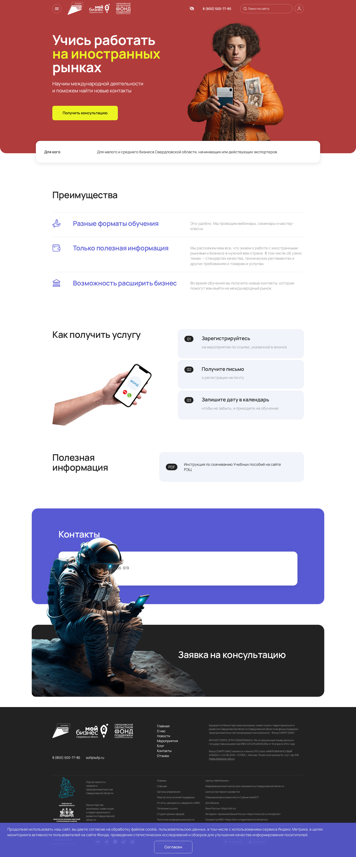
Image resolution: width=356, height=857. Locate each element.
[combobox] (265, 8)
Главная (163, 726)
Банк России (212, 808)
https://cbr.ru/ (228, 808)
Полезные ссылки (167, 808)
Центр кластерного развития (222, 791)
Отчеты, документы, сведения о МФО (178, 803)
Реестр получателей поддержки (176, 797)
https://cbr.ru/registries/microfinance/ (246, 819)
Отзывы (163, 755)
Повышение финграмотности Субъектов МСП (232, 797)
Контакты (164, 751)
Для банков (212, 803)
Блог (160, 746)
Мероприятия (167, 741)
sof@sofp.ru (95, 757)
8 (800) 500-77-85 (217, 8)
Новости (163, 736)
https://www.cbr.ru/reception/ (264, 814)
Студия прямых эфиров (170, 814)
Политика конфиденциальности (175, 819)
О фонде (162, 786)
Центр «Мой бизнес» (217, 780)
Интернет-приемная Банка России (225, 814)
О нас (161, 731)
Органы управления (168, 791)
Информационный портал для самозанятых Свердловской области (244, 786)
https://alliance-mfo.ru (221, 758)
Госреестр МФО (214, 819)
